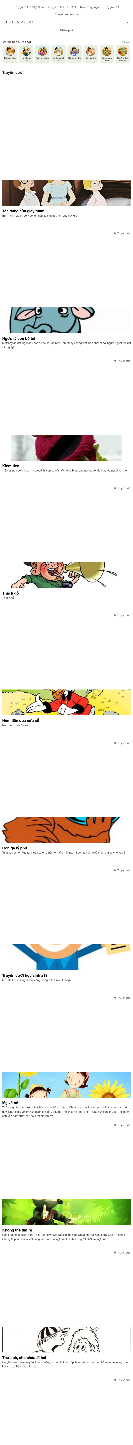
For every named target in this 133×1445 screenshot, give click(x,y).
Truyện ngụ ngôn (90, 7)
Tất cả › (126, 42)
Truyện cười (111, 7)
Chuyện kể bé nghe (67, 14)
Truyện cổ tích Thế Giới (61, 7)
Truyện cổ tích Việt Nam (29, 7)
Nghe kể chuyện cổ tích (19, 22)
